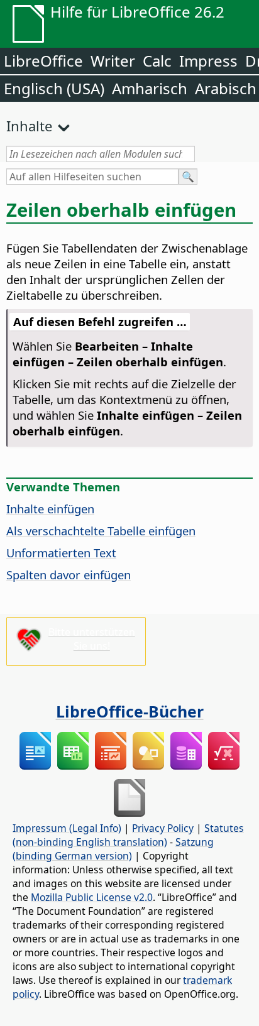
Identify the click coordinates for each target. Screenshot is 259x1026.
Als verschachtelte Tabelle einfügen (101, 530)
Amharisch (149, 88)
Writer (113, 60)
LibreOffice (43, 60)
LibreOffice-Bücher (130, 711)
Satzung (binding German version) (113, 849)
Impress (208, 60)
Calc (157, 60)
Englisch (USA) (54, 88)
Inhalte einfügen (50, 508)
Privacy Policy (163, 828)
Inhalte (29, 125)
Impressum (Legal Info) (67, 828)
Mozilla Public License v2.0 (92, 897)
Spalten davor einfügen (68, 574)
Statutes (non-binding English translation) (128, 835)
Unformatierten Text (61, 552)
